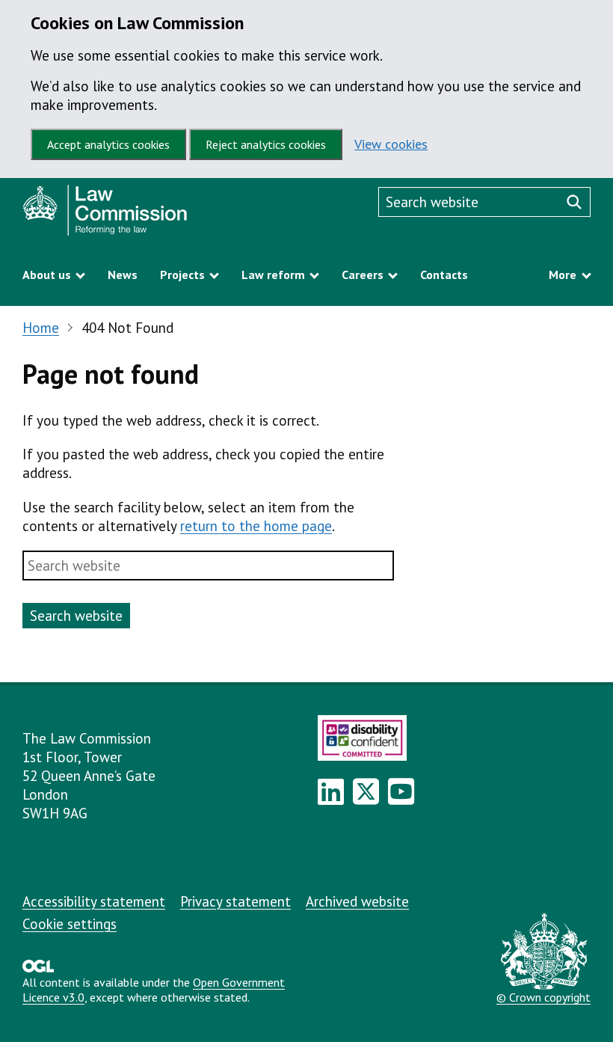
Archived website (357, 901)
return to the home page (256, 526)
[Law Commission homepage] (160, 214)
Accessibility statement (93, 901)
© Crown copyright (543, 997)
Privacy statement (235, 901)
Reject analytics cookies (266, 144)
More (562, 274)
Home (40, 328)
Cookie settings (69, 924)
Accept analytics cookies (108, 144)
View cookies (391, 144)
